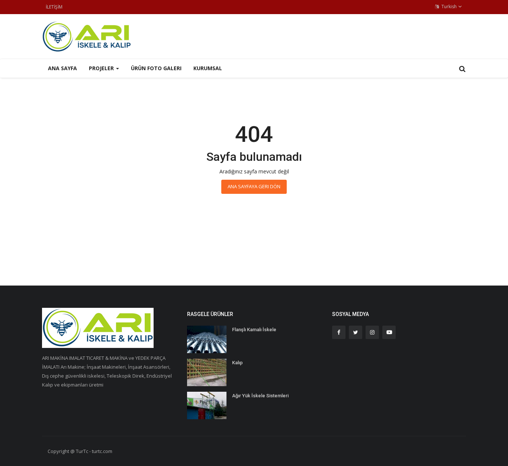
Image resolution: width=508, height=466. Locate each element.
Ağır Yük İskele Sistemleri (260, 395)
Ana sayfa (62, 68)
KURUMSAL (207, 68)
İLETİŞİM (54, 7)
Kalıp (237, 362)
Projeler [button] (102, 68)
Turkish (448, 6)
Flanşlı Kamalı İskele (254, 329)
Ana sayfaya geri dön (254, 186)
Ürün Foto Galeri (156, 68)
